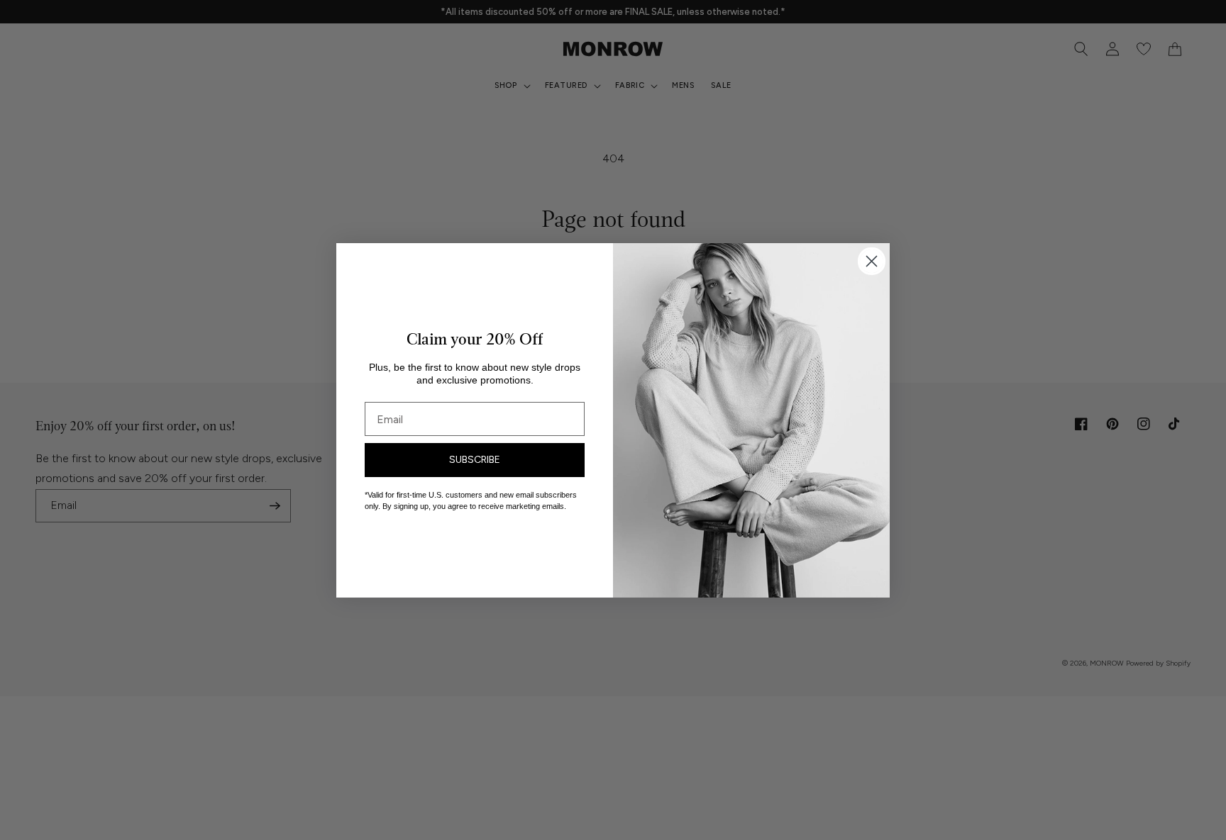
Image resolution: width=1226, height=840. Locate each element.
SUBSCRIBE (474, 460)
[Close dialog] (871, 261)
